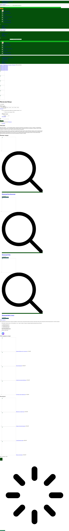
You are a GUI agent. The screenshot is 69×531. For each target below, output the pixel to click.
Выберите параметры (5, 197)
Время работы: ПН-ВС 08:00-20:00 (7, 1)
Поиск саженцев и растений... (5, 5)
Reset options (4, 116)
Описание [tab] (3, 123)
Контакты (3, 27)
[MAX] (3, 333)
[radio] (1, 107)
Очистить (1, 108)
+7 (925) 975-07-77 (5, 58)
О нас (3, 26)
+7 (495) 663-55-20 (5, 2)
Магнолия (10, 121)
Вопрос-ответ (4, 28)
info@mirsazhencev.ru (6, 328)
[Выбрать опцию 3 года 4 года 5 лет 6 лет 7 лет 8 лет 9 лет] (6, 115)
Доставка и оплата (5, 25)
